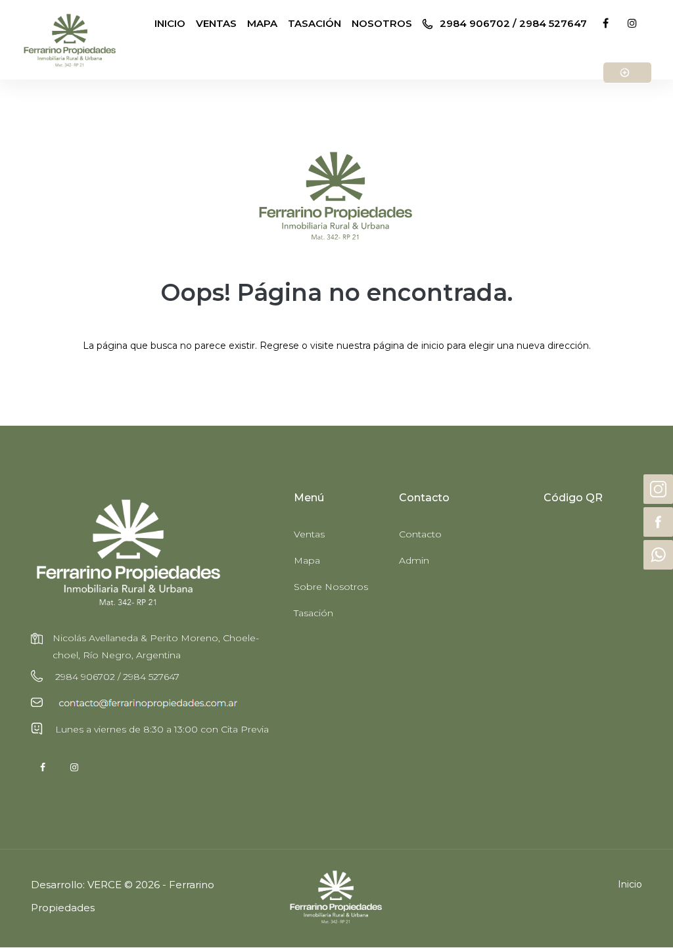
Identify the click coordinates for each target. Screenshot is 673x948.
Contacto (420, 534)
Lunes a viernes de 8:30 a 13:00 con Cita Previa (161, 729)
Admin (414, 560)
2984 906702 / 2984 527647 (512, 23)
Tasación (313, 613)
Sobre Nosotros (331, 587)
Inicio (630, 884)
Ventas (309, 534)
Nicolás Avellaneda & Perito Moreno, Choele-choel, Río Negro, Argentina (156, 646)
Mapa (307, 560)
